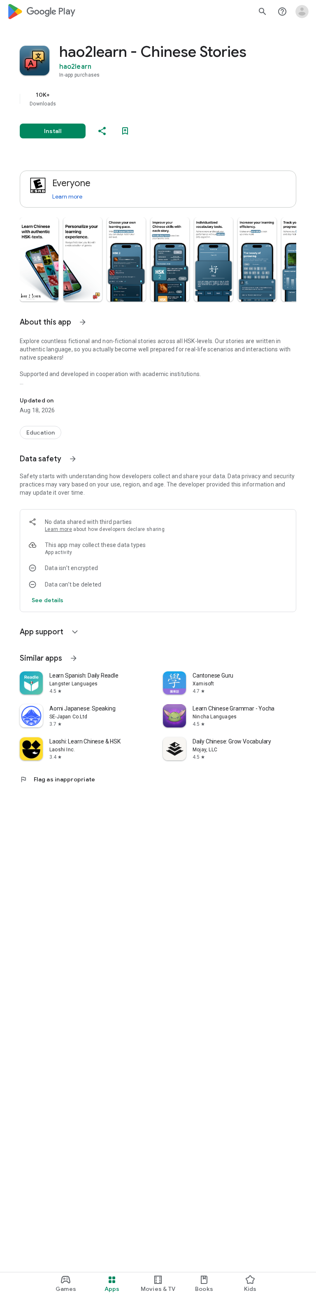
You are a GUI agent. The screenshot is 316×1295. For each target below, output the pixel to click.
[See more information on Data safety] (73, 459)
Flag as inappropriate (57, 779)
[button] (39, 259)
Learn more (67, 196)
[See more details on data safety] (47, 600)
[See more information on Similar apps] (74, 658)
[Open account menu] (302, 11)
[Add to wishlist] (125, 131)
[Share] (102, 131)
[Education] (40, 432)
